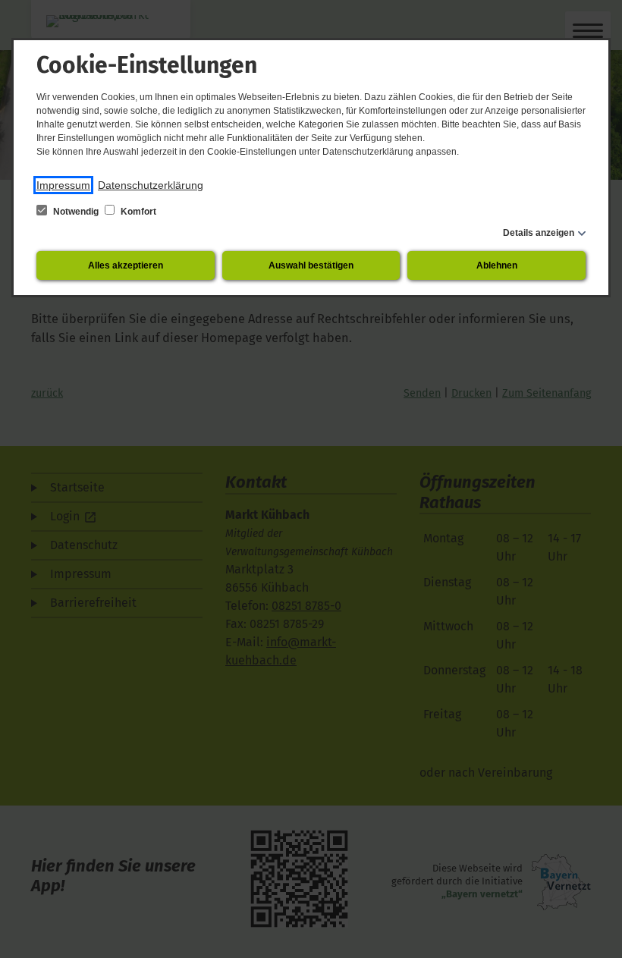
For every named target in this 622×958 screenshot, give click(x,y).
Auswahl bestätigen (311, 265)
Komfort (137, 211)
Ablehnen (496, 265)
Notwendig (76, 211)
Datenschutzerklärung (150, 185)
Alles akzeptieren (125, 265)
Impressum (63, 185)
